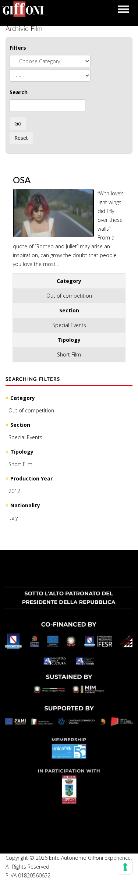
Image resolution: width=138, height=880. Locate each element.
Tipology (21, 451)
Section (20, 424)
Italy (13, 517)
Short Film (20, 464)
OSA (22, 180)
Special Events (25, 437)
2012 (14, 490)
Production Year (31, 478)
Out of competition (31, 410)
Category (22, 397)
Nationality (25, 505)
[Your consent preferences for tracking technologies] (125, 867)
